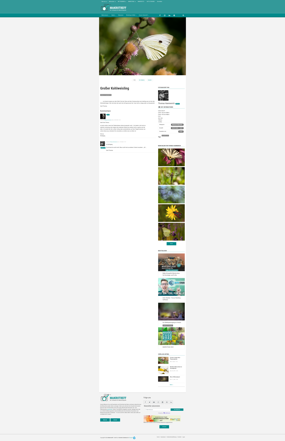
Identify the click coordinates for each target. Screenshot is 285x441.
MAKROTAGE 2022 (168, 347)
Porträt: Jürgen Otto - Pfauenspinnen (175, 358)
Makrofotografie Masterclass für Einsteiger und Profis (171, 274)
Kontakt (115, 420)
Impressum (163, 436)
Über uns (103, 2)
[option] (142, 46)
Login (183, 436)
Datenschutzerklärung (171, 436)
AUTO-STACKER (151, 1)
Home (158, 436)
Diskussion (120, 15)
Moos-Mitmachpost (175, 377)
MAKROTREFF (118, 8)
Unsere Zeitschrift (143, 15)
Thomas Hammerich (113, 141)
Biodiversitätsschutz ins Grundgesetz (176, 367)
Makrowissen (105, 15)
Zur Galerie (142, 80)
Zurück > (150, 80)
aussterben (110, 409)
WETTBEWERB (121, 2)
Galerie (113, 15)
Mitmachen (111, 2)
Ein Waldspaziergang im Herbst (172, 322)
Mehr (171, 384)
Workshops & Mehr (130, 15)
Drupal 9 (131, 437)
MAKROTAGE (130, 2)
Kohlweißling (165, 135)
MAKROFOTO (141, 1)
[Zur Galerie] (106, 7)
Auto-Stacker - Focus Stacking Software (171, 299)
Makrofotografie (167, 325)
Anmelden (159, 1)
